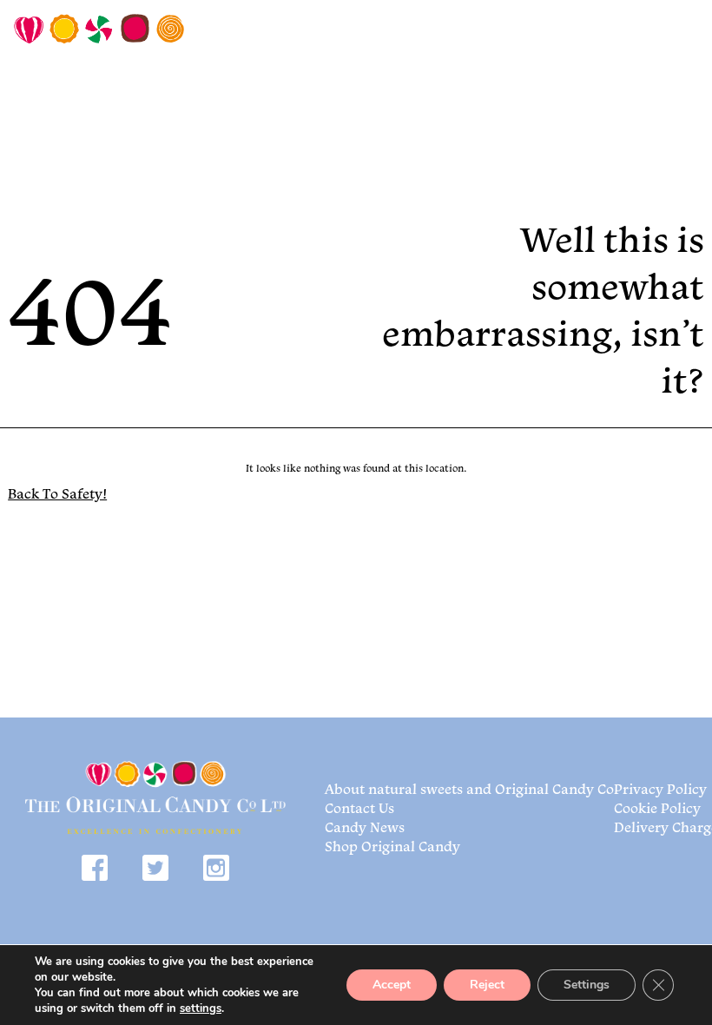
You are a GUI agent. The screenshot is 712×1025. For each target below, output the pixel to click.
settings (200, 1008)
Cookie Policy (657, 808)
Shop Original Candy (392, 846)
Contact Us (359, 808)
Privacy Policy (660, 788)
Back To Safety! (57, 493)
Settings (587, 984)
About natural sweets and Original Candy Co (469, 788)
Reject (487, 984)
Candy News (365, 827)
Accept (391, 984)
